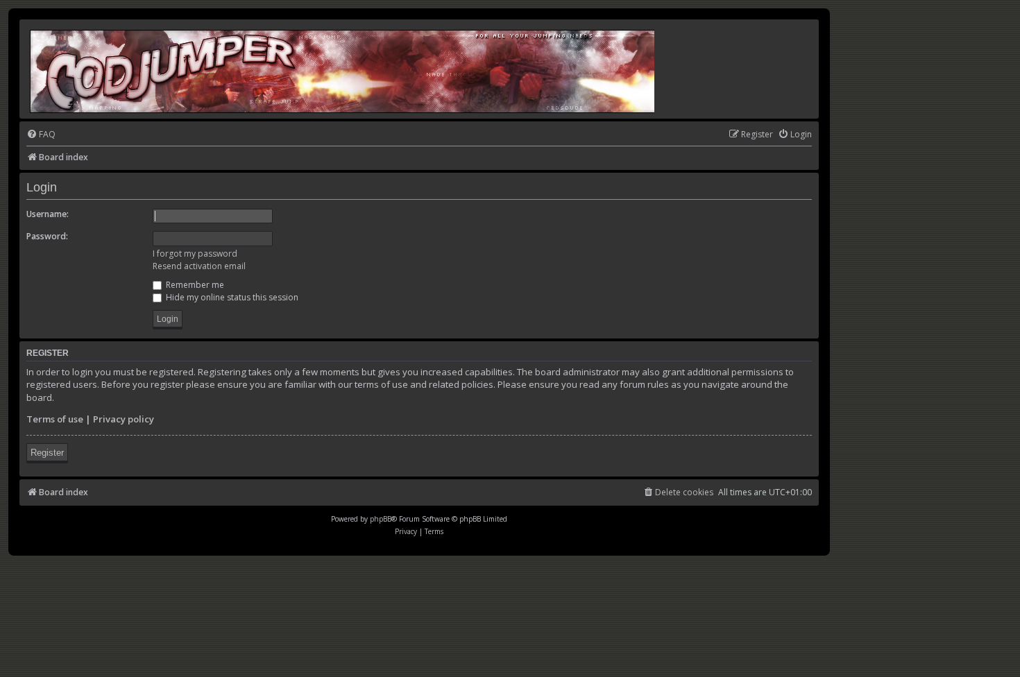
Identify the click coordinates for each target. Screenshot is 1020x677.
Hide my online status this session (231, 297)
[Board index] (343, 69)
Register (47, 452)
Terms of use (54, 419)
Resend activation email (199, 266)
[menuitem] (41, 135)
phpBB (380, 519)
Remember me (194, 285)
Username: (47, 214)
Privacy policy (123, 419)
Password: (47, 236)
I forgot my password (195, 253)
